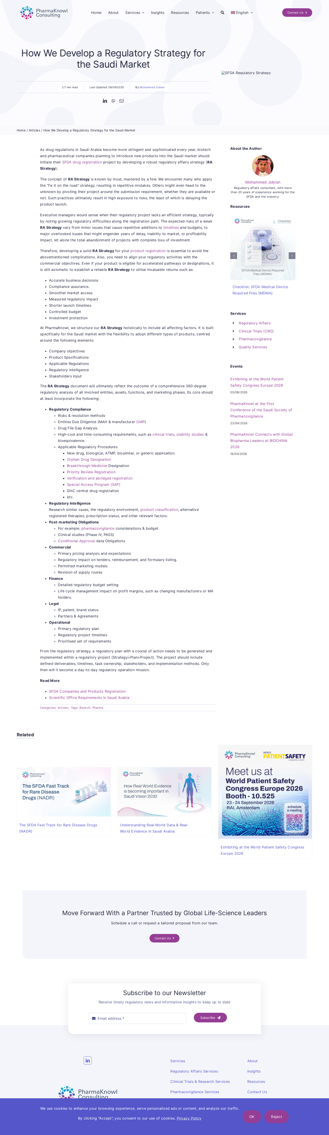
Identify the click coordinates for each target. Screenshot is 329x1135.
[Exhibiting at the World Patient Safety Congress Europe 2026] (265, 747)
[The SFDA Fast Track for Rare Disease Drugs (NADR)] (64, 769)
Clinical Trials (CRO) (256, 331)
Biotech (84, 707)
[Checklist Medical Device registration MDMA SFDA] (262, 217)
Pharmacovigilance (255, 339)
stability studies (190, 434)
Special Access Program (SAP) (93, 484)
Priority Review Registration (91, 472)
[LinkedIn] (105, 101)
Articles (63, 707)
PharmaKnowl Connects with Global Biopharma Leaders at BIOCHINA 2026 (261, 440)
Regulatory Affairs (254, 323)
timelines (171, 227)
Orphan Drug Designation (89, 459)
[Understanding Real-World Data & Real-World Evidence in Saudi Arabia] (164, 769)
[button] (233, 255)
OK (251, 1116)
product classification (159, 509)
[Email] (121, 101)
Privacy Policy (189, 1118)
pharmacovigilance (97, 528)
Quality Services (253, 347)
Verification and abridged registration (99, 478)
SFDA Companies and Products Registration (87, 691)
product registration (148, 250)
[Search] (222, 12)
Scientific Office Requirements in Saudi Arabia (89, 697)
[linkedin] (88, 1060)
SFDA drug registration (82, 162)
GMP (140, 422)
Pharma (97, 707)
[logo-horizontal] (44, 5)
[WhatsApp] (113, 101)
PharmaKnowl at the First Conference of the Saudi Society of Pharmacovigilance (261, 409)
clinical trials (163, 434)
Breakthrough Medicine (87, 465)
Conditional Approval (76, 541)
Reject (276, 1116)
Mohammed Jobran (152, 87)
